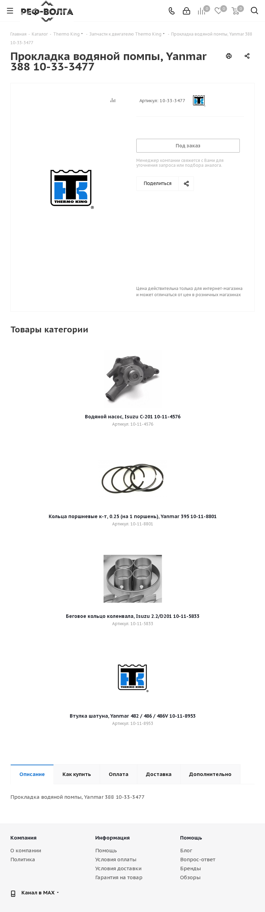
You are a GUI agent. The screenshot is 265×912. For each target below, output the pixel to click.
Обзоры (190, 877)
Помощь (106, 850)
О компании (25, 850)
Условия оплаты (115, 859)
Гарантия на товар (119, 877)
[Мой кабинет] (186, 11)
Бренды (190, 868)
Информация (112, 837)
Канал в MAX (38, 892)
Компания (23, 837)
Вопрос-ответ (197, 859)
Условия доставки (118, 868)
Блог (186, 850)
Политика (22, 859)
